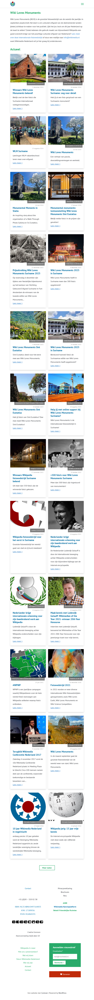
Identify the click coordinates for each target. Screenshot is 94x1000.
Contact (28, 970)
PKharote (71, 745)
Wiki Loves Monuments (62, 152)
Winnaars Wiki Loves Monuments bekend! (23, 91)
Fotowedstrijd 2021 (60, 685)
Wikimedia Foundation (30, 822)
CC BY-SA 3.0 (40, 530)
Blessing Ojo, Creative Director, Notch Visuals (24, 678)
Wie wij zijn (28, 962)
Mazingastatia (69, 146)
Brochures (65, 892)
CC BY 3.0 (78, 530)
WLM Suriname (20, 151)
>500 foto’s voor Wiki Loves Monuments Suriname (64, 476)
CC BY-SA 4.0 (40, 83)
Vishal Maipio (69, 263)
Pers (65, 895)
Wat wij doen (28, 955)
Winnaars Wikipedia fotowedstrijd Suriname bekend (24, 478)
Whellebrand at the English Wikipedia (25, 403)
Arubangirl (33, 340)
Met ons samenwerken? (28, 951)
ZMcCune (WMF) (69, 606)
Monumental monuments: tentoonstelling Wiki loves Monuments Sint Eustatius (64, 211)
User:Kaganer (32, 606)
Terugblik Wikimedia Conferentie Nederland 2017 (27, 753)
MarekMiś (72, 678)
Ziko (34, 745)
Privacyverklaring (65, 888)
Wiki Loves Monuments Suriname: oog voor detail (63, 91)
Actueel (28, 966)
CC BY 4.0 (78, 678)
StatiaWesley (70, 201)
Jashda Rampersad (68, 83)
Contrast (44, 993)
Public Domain (39, 403)
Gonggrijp (33, 468)
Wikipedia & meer (27, 948)
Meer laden (47, 868)
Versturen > (59, 962)
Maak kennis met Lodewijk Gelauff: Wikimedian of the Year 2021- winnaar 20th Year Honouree (65, 617)
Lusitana (33, 530)
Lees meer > (18, 108)
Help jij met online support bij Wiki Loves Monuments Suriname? (65, 412)
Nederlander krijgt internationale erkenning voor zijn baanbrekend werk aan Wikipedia (65, 541)
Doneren (66, 974)
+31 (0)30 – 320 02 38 (28, 899)
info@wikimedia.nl (72, 37)
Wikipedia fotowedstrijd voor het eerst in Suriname (27, 538)
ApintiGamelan (32, 83)
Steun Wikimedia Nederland (28, 959)
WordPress (62, 993)
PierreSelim (72, 530)
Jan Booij (71, 468)
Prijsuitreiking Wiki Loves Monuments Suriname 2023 (26, 272)
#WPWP (17, 685)
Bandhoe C (70, 403)
